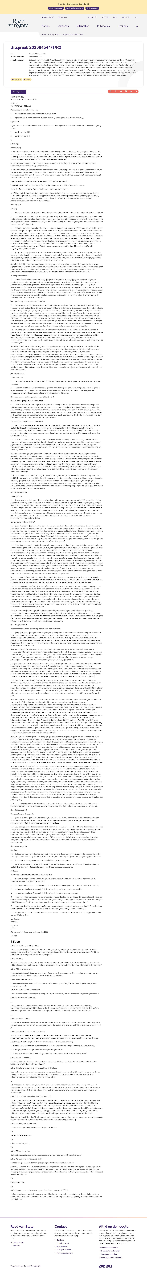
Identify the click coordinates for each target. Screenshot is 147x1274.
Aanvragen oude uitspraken (111, 1257)
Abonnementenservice (109, 1248)
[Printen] (120, 91)
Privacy (27, 1266)
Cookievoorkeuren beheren (74, 8)
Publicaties (103, 25)
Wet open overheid (64, 1250)
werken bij (126, 17)
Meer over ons (18, 1242)
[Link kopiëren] (126, 91)
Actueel (46, 25)
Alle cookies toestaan (55, 8)
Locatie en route (63, 1243)
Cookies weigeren (92, 8)
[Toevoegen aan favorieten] (115, 91)
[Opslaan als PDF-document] (136, 91)
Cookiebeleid (84, 4)
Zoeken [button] (137, 26)
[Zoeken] (110, 91)
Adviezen (63, 25)
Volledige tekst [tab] (18, 92)
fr (96, 17)
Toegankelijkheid (17, 1266)
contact (105, 17)
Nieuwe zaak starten (65, 1253)
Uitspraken (83, 25)
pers (115, 17)
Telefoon (60, 1240)
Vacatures (17, 1246)
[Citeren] (131, 91)
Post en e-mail (62, 1246)
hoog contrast (49, 17)
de (92, 17)
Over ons (123, 25)
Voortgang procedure (109, 1254)
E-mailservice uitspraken (110, 1251)
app (136, 17)
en (89, 17)
